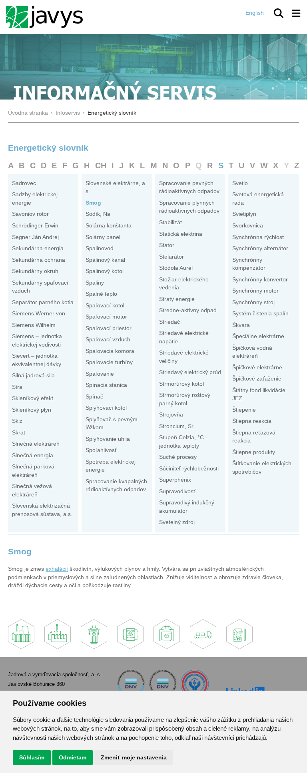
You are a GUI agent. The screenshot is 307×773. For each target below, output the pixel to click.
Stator (166, 245)
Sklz (17, 421)
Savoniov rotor (30, 214)
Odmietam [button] (72, 757)
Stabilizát (170, 222)
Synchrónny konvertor (260, 280)
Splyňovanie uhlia (108, 439)
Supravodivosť (177, 491)
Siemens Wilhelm (34, 325)
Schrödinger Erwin (35, 226)
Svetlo (240, 183)
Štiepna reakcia (251, 421)
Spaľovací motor (106, 317)
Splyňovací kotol (106, 408)
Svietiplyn (244, 214)
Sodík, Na (98, 214)
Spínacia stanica (106, 385)
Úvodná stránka (28, 113)
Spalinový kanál (105, 260)
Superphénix (175, 480)
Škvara (241, 325)
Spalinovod (100, 248)
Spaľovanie (100, 374)
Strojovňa (171, 415)
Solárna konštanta (109, 226)
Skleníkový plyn (31, 410)
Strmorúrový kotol (181, 384)
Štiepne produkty (253, 452)
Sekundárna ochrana (38, 260)
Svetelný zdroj (177, 522)
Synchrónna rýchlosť (258, 237)
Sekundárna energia (38, 248)
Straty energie (177, 299)
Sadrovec (24, 183)
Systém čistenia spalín (260, 314)
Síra (17, 387)
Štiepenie (244, 410)
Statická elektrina (180, 234)
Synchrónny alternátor (260, 248)
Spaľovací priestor (109, 328)
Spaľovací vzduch (108, 340)
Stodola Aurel (176, 268)
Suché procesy (178, 457)
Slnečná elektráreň (36, 444)
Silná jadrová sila (33, 376)
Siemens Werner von (38, 314)
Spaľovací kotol (105, 306)
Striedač (169, 322)
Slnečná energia (32, 455)
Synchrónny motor (255, 291)
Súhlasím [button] (31, 757)
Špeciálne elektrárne (258, 336)
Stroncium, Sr (176, 426)
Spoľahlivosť (101, 450)
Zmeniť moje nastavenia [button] (134, 757)
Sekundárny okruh (35, 271)
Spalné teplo (101, 294)
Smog (93, 203)
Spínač (94, 397)
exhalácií (57, 569)
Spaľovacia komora (110, 351)
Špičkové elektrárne (257, 368)
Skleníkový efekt (32, 398)
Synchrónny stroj (253, 302)
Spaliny (95, 283)
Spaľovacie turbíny (109, 362)
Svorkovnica (247, 226)
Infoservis (68, 113)
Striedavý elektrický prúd (190, 372)
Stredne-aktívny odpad (188, 310)
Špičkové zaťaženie (256, 379)
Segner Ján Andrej (35, 237)
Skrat (18, 433)
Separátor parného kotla (43, 302)
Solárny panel (103, 237)
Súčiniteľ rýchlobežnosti (189, 469)
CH (100, 165)
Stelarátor (171, 257)
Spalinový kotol (105, 271)
